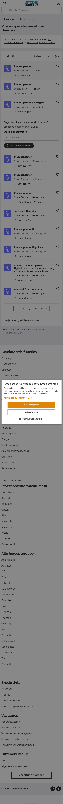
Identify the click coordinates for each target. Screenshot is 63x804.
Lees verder (53, 394)
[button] (31, 398)
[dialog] (32, 402)
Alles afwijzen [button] (31, 412)
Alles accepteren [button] (31, 405)
